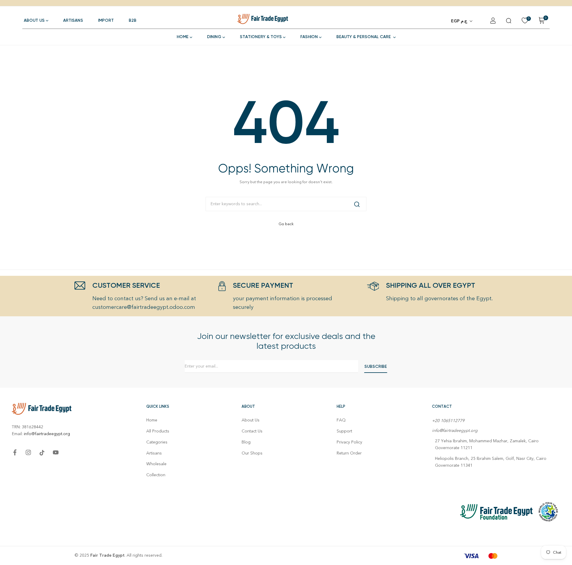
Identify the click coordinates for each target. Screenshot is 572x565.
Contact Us (252, 431)
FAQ (341, 420)
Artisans (154, 453)
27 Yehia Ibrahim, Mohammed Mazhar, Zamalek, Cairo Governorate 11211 (487, 444)
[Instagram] (28, 452)
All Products (157, 431)
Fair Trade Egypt (107, 555)
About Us (250, 420)
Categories (156, 442)
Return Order (349, 453)
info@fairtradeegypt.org (47, 433)
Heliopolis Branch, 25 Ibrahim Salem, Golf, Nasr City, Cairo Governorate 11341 (490, 462)
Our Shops (252, 453)
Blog (246, 442)
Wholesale (156, 463)
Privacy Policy (349, 442)
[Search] (357, 204)
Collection (155, 474)
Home (151, 420)
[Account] (492, 21)
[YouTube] (56, 452)
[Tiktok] (42, 452)
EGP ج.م (459, 21)
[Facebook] (15, 452)
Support (344, 431)
